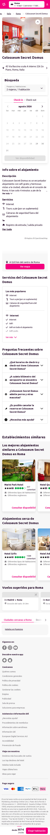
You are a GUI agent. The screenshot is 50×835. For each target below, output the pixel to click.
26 (19, 144)
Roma (18, 14)
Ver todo (7, 229)
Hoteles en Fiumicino (14, 629)
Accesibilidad (8, 741)
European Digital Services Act (15, 736)
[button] (22, 35)
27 (25, 144)
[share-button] (38, 22)
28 (31, 144)
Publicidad (6, 699)
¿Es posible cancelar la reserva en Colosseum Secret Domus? (22, 408)
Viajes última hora (9, 769)
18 (13, 137)
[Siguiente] (42, 106)
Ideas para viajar (9, 774)
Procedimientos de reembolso (15, 723)
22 (37, 137)
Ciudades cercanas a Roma (18, 620)
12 (19, 130)
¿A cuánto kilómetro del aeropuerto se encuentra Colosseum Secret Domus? (24, 379)
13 (25, 130)
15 (37, 130)
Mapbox (29, 238)
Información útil (9, 732)
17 (7, 137)
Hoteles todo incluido (11, 765)
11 (13, 130)
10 (7, 130)
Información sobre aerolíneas (14, 727)
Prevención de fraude (11, 745)
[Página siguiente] (45, 620)
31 (7, 150)
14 (31, 130)
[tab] (18, 620)
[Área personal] (47, 4)
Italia (9, 14)
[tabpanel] (25, 630)
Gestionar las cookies (11, 690)
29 (37, 144)
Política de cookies (10, 685)
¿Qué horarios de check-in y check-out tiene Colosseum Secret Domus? (24, 365)
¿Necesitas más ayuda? (22, 419)
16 (43, 130)
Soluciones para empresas (13, 708)
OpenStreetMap (41, 238)
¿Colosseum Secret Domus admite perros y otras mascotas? (24, 394)
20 (25, 137)
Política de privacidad (11, 681)
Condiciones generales (12, 676)
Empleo (5, 694)
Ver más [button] (9, 337)
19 (19, 137)
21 (31, 137)
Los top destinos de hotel (13, 760)
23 (43, 137)
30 (43, 144)
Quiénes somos (9, 672)
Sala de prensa (8, 703)
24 (7, 144)
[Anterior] (8, 106)
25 (13, 144)
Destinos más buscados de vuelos (17, 756)
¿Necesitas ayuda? (10, 718)
